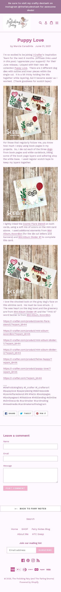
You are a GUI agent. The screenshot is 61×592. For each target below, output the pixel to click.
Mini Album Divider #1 (29, 237)
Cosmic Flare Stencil (34, 224)
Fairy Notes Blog (41, 529)
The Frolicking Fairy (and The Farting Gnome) (33, 579)
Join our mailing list (30, 543)
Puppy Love (21, 68)
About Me (22, 534)
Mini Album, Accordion (38, 315)
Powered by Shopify (29, 582)
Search (30, 519)
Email (6, 453)
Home (14, 529)
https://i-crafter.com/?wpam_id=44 (22, 378)
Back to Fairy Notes (32, 508)
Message (7, 466)
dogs (49, 149)
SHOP (25, 529)
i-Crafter (37, 54)
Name (6, 441)
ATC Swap (38, 534)
